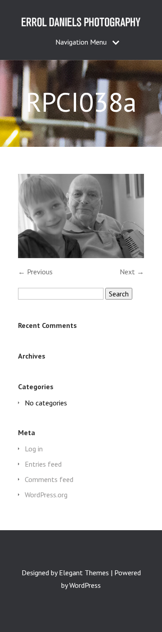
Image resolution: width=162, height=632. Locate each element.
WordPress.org (46, 494)
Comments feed (49, 479)
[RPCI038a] (81, 255)
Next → (132, 271)
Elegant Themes (84, 572)
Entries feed (43, 463)
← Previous (35, 271)
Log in (34, 448)
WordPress (85, 585)
